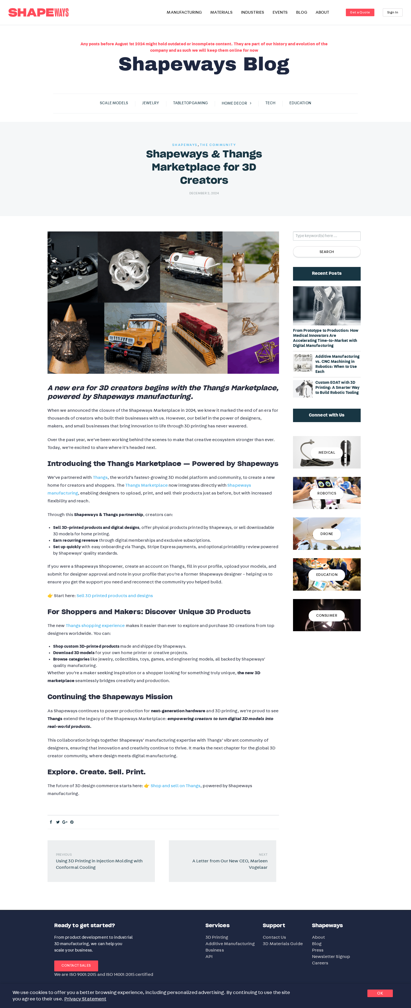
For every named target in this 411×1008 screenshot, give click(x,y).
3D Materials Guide (283, 943)
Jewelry (150, 103)
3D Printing (217, 937)
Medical (327, 453)
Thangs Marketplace (146, 485)
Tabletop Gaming (190, 103)
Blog (317, 943)
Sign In (392, 12)
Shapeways (185, 144)
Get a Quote (360, 12)
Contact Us (274, 937)
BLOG (301, 12)
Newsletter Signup (331, 956)
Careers (320, 963)
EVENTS (280, 12)
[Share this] (51, 822)
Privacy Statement (85, 999)
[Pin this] (71, 822)
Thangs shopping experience (95, 625)
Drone (326, 534)
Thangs (100, 477)
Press (317, 950)
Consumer (326, 615)
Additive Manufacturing (230, 943)
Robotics (326, 493)
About (318, 937)
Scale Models (114, 103)
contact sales (76, 965)
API (209, 956)
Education (300, 103)
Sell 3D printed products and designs (115, 595)
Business (215, 950)
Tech (270, 103)
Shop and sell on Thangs (176, 786)
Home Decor (234, 103)
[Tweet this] (58, 822)
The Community (218, 144)
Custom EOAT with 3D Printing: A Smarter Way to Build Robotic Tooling (337, 388)
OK (380, 993)
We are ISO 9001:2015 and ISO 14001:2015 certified (103, 974)
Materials (221, 12)
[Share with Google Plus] (65, 822)
